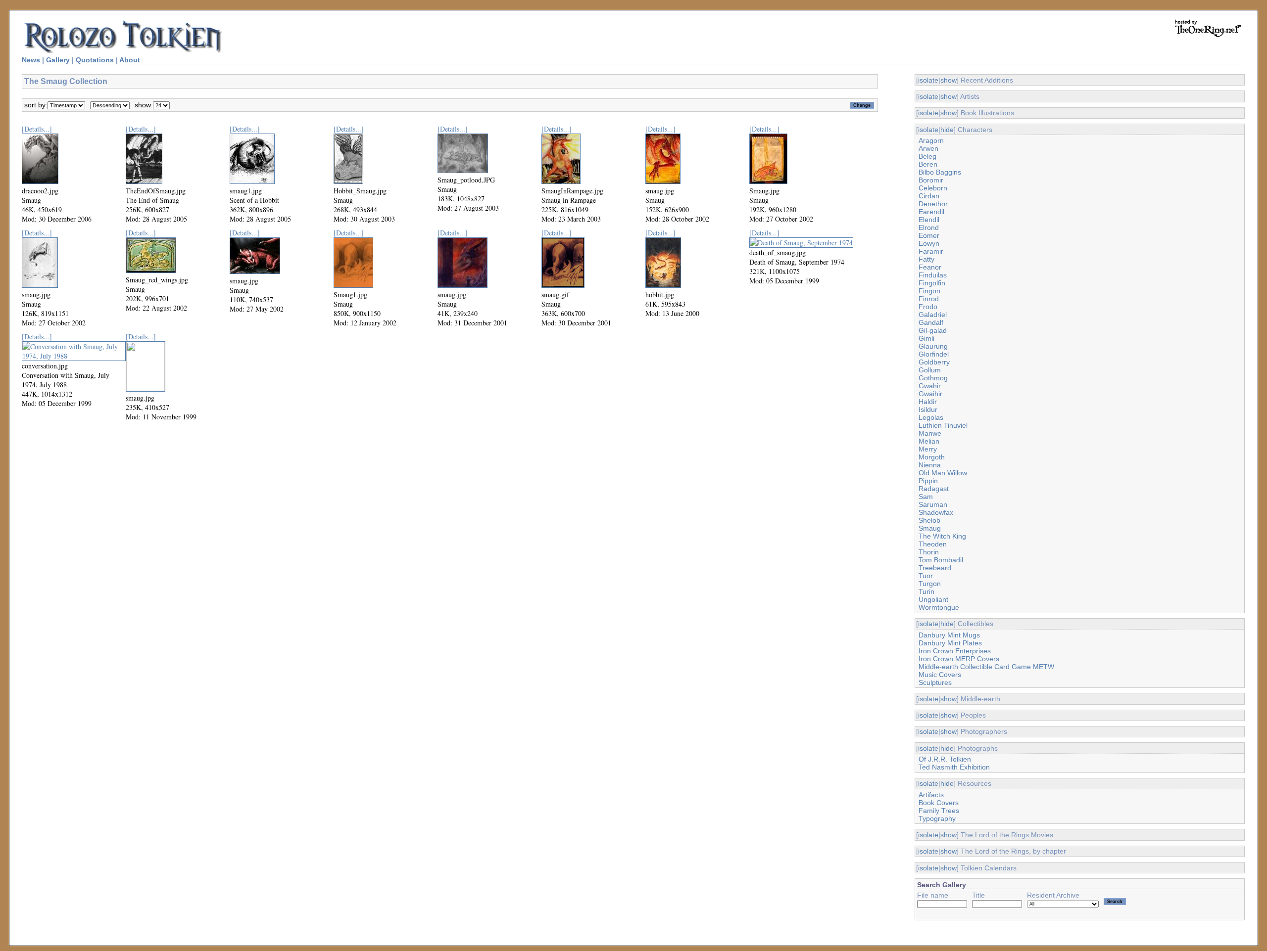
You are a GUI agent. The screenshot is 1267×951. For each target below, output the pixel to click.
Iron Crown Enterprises (955, 651)
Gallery (58, 60)
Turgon (930, 584)
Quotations (95, 60)
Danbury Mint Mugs (949, 635)
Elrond (929, 227)
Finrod (929, 299)
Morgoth (932, 457)
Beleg (927, 156)
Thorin (929, 552)
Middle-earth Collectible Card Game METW (986, 667)
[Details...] (37, 129)
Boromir (931, 180)
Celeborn (933, 188)
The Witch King (942, 536)
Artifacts (931, 795)
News (31, 60)
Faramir (931, 251)
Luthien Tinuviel (943, 425)
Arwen (928, 148)
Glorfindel (934, 354)
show (948, 80)
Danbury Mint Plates (950, 643)
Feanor (930, 267)
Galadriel (933, 314)
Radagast (934, 489)
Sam (926, 496)
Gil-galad (933, 330)
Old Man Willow (943, 473)
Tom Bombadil (941, 560)
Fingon (929, 291)
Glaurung (933, 346)
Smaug (930, 528)
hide (947, 130)
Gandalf (931, 322)
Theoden (933, 544)
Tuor (926, 576)
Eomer (929, 235)
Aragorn (931, 140)
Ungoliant (933, 599)
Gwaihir (930, 394)
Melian (929, 441)
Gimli (926, 338)
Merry (928, 449)
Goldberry (934, 362)
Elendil (929, 220)
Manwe (930, 433)
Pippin (928, 481)
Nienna (930, 465)
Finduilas (933, 275)
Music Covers (940, 675)
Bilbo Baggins (940, 172)
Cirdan (929, 196)
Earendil (931, 212)
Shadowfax (936, 512)
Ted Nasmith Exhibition (954, 767)
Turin (926, 591)
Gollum (930, 370)
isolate (928, 80)
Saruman (933, 504)
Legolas (931, 417)
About (129, 60)
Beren (928, 164)
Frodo (928, 307)
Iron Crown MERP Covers (959, 659)
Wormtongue (939, 607)
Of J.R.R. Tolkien (945, 759)
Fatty (926, 259)
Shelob (929, 520)
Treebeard (935, 568)
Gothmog (933, 378)
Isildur (928, 409)
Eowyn (929, 243)
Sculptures (935, 682)
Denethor (933, 204)
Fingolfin (932, 283)
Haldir (928, 402)
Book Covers (939, 803)
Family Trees (939, 811)
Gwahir (930, 386)
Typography (937, 818)
